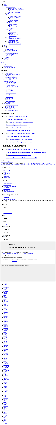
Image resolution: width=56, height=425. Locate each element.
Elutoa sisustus (9, 29)
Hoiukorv (11, 18)
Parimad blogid (7, 177)
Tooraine (8, 48)
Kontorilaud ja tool (13, 40)
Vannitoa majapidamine (11, 14)
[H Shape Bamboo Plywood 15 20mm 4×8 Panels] (18, 155)
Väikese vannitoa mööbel (15, 16)
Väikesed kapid (12, 36)
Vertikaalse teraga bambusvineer (16, 9)
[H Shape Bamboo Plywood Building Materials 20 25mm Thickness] (22, 149)
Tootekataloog (7, 58)
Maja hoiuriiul (12, 32)
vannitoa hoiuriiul (13, 21)
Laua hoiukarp (12, 30)
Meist (5, 51)
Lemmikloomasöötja (14, 42)
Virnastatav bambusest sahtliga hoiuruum (40, 164)
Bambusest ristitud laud (14, 11)
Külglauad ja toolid (13, 34)
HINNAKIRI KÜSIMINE (7, 162)
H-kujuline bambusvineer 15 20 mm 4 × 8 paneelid (21, 158)
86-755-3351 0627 (8, 213)
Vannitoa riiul (33, 163)
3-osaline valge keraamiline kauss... (16, 125)
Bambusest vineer (10, 7)
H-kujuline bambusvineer (15, 12)
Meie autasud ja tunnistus (12, 53)
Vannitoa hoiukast (13, 20)
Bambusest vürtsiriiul (15, 164)
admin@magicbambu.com (10, 224)
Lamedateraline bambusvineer (16, 8)
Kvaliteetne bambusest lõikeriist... (16, 119)
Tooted (5, 5)
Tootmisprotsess (10, 54)
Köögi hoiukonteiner (14, 26)
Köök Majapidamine (11, 22)
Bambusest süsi (9, 13)
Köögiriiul (11, 25)
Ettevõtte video (9, 55)
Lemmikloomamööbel (11, 41)
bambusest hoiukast (5, 164)
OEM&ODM (9, 49)
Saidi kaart (26, 163)
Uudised (5, 45)
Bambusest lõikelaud (25, 164)
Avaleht (5, 4)
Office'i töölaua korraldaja (15, 38)
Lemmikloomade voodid (15, 44)
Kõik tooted (52, 164)
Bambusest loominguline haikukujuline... (18, 130)
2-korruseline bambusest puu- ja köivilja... (19, 142)
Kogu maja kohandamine (12, 50)
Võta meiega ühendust (9, 59)
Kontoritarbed (9, 37)
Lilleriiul (11, 33)
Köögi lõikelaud (13, 24)
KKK (7, 57)
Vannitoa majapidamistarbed (10, 186)
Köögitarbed (12, 28)
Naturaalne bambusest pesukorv (43, 163)
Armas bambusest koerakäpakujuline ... (18, 136)
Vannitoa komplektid (14, 17)
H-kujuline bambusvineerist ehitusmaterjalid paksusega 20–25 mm (26, 152)
